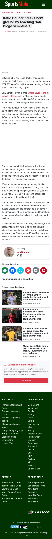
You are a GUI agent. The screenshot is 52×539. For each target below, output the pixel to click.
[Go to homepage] (17, 4)
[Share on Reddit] (28, 270)
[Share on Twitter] (20, 270)
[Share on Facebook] (12, 270)
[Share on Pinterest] (43, 270)
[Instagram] (21, 255)
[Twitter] (18, 255)
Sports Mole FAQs (36, 486)
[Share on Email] (36, 270)
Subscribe (26, 380)
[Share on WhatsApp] (5, 270)
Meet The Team (35, 495)
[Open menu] (43, 4)
